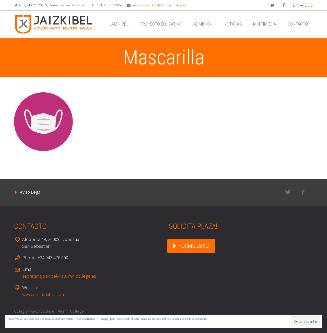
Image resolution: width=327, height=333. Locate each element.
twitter (272, 5)
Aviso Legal (31, 192)
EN (296, 5)
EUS (309, 5)
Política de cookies (196, 318)
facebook (284, 5)
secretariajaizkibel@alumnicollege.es (159, 5)
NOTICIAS (233, 24)
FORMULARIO (194, 246)
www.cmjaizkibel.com (44, 294)
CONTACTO (297, 24)
